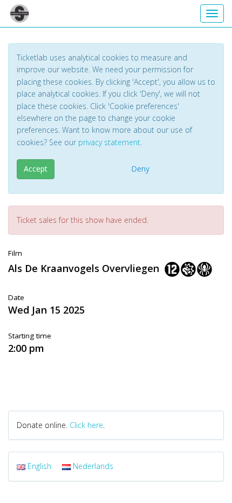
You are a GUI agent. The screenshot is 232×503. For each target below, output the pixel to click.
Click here (86, 425)
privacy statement (109, 142)
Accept (35, 169)
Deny (140, 169)
